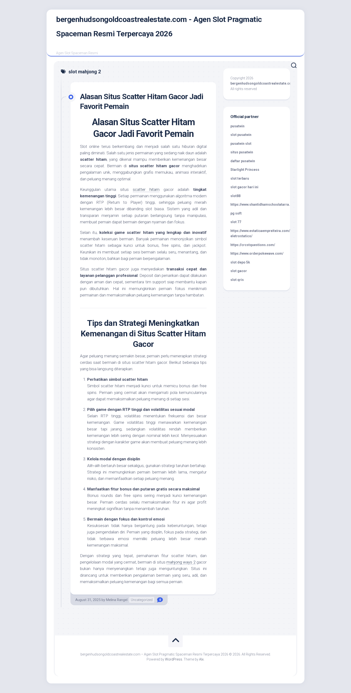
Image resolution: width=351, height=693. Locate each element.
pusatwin (237, 126)
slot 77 (235, 222)
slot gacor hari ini (244, 187)
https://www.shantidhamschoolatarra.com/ (264, 204)
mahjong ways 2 (181, 562)
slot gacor (238, 271)
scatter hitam (146, 189)
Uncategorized (142, 600)
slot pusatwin (240, 135)
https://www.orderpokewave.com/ (256, 253)
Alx (201, 659)
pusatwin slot (240, 143)
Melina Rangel (117, 600)
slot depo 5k (240, 262)
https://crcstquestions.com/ (252, 245)
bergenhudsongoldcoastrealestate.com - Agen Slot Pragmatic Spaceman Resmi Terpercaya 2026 (159, 26)
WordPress (173, 659)
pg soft (236, 213)
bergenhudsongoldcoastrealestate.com (262, 83)
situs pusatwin (241, 152)
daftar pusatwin (242, 161)
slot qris (237, 280)
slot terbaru (239, 178)
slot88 (235, 196)
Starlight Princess (244, 170)
